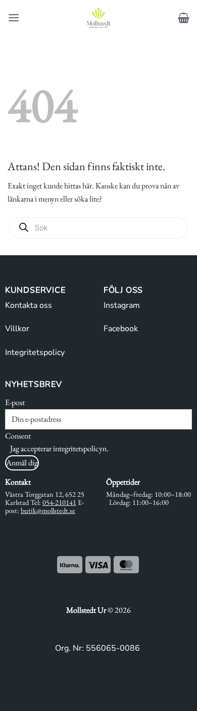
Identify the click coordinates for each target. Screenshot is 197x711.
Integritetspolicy (35, 352)
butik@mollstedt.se (48, 510)
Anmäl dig (22, 462)
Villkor (17, 328)
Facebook (121, 328)
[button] (14, 17)
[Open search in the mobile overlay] (98, 228)
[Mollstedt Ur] (98, 17)
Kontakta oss (28, 305)
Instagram (122, 305)
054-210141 (59, 502)
